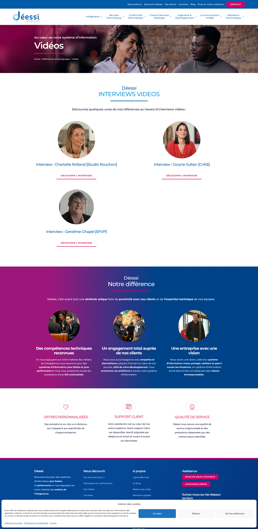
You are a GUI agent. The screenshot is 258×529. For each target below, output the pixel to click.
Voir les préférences (235, 513)
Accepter (157, 513)
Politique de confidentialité (36, 523)
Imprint (53, 523)
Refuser (196, 513)
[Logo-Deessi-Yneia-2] (27, 12)
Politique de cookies (13, 523)
